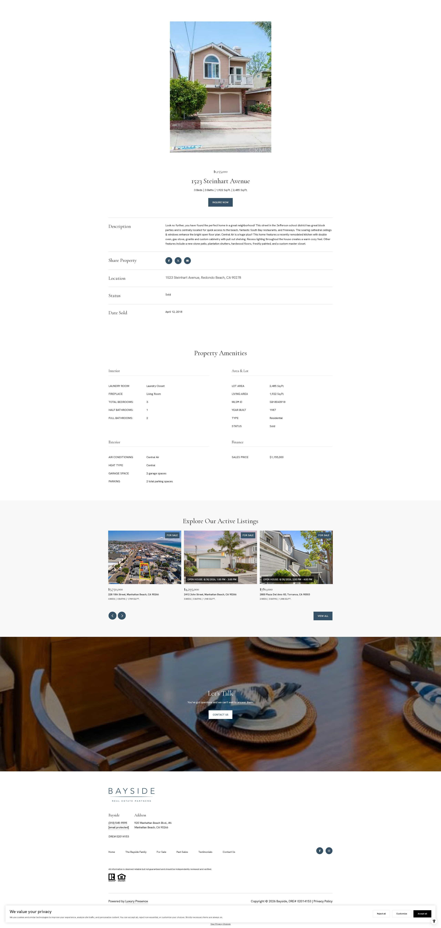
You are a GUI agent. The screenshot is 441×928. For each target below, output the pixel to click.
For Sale (161, 851)
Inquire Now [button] (220, 202)
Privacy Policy (323, 901)
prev (112, 616)
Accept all (422, 913)
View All (323, 616)
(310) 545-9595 (118, 823)
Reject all (381, 913)
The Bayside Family (135, 851)
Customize (401, 913)
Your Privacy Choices (221, 924)
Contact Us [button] (220, 714)
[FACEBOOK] (319, 850)
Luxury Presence (136, 901)
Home (112, 851)
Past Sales (182, 851)
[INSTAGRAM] (329, 850)
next (122, 616)
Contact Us (229, 851)
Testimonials (205, 851)
